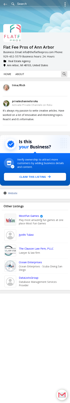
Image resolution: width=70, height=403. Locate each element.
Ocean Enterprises (30, 262)
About (19, 74)
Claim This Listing (32, 176)
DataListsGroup (28, 277)
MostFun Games (29, 216)
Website (12, 193)
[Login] (65, 5)
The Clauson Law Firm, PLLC (36, 248)
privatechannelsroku (25, 101)
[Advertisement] (35, 348)
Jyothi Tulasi (26, 234)
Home (7, 74)
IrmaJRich (18, 85)
